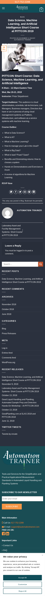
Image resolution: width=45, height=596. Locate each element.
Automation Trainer (22, 40)
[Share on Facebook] (16, 192)
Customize (22, 584)
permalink (38, 201)
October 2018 (8, 309)
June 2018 (6, 314)
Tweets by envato (9, 434)
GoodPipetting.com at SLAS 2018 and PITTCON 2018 (19, 415)
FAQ (5, 550)
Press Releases (9, 333)
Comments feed (9, 358)
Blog (22, 17)
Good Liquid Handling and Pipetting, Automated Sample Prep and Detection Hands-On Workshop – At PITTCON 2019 (20, 402)
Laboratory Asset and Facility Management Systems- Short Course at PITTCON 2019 (21, 390)
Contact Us (8, 545)
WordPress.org (8, 362)
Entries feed (7, 353)
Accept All (22, 578)
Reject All (22, 591)
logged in (20, 250)
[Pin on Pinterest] (29, 192)
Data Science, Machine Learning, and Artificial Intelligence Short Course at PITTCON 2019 (22, 280)
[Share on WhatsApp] (11, 192)
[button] (3, 8)
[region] (22, 574)
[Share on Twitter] (20, 192)
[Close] (42, 555)
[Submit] (40, 264)
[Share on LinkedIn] (34, 192)
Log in (4, 348)
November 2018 (9, 304)
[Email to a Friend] (25, 192)
